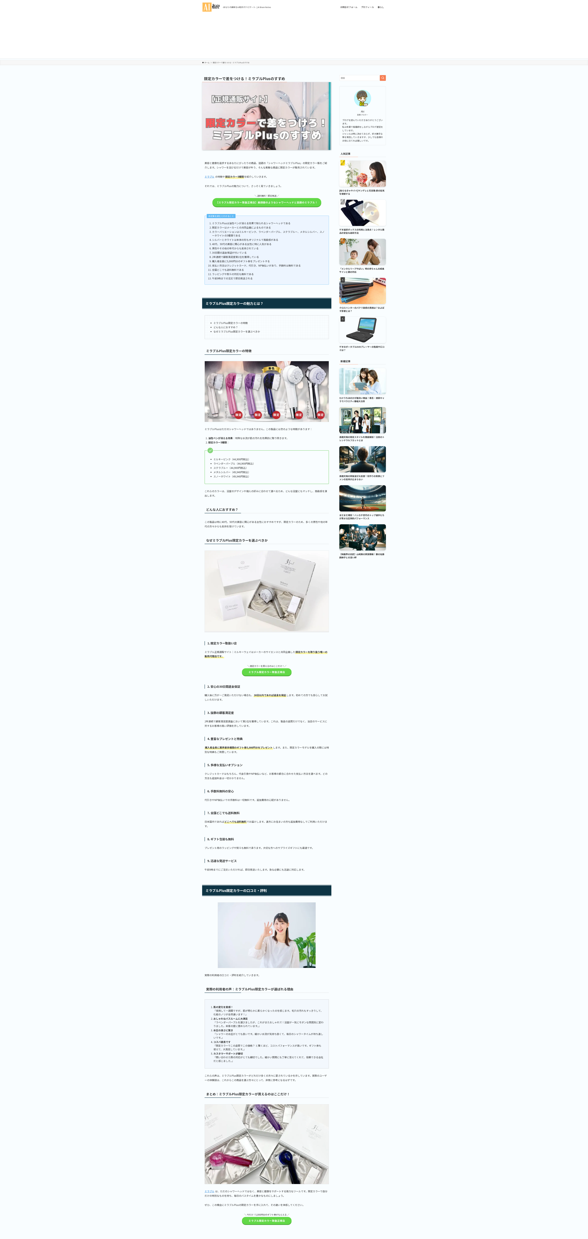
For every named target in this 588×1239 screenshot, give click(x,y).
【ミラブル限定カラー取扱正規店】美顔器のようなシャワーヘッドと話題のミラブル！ (267, 202)
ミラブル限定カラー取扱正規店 (267, 672)
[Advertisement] (294, 37)
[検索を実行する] (383, 78)
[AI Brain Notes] (211, 7)
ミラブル (209, 176)
